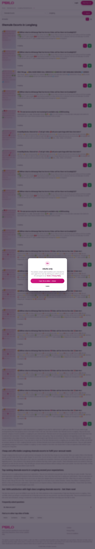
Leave (47, 286)
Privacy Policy (56, 276)
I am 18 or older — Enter (47, 281)
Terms (49, 276)
